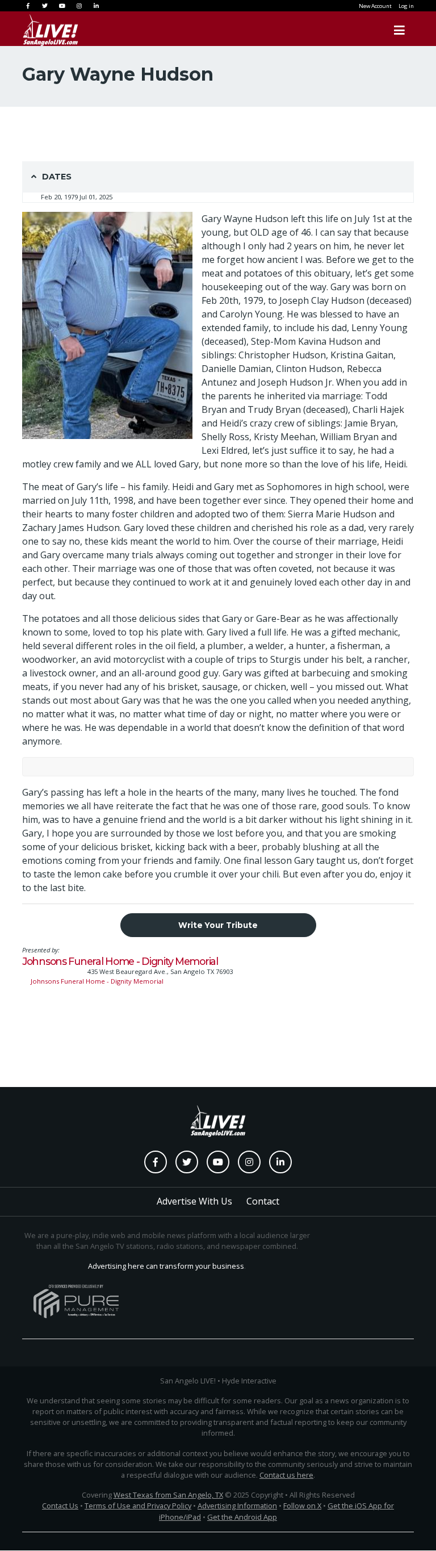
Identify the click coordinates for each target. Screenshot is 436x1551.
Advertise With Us (194, 1201)
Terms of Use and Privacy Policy (138, 1505)
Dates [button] (57, 177)
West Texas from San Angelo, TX (168, 1495)
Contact (262, 1201)
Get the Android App (242, 1517)
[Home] (39, 30)
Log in (406, 6)
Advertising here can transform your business (166, 1266)
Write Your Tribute (218, 925)
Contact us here (286, 1475)
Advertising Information (237, 1505)
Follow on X (302, 1505)
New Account (375, 6)
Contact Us (60, 1505)
